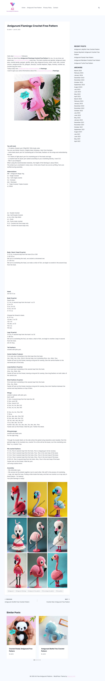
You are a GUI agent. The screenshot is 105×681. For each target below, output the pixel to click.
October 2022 (78, 110)
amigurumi (11, 591)
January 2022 (78, 120)
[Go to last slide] (9, 637)
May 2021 (77, 139)
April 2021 (77, 141)
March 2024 (78, 70)
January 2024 (78, 75)
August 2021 (78, 132)
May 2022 (77, 117)
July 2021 (77, 134)
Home (23, 7)
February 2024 (78, 73)
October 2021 (78, 127)
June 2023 (77, 92)
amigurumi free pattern (44, 71)
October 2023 (78, 82)
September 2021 (79, 129)
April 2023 (77, 96)
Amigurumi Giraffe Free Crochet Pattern (17, 601)
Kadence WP (71, 676)
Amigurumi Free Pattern (34, 7)
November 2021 (79, 124)
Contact (55, 7)
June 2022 (77, 115)
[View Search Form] (99, 7)
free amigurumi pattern (48, 591)
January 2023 (78, 103)
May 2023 (77, 94)
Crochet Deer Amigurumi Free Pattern (58, 601)
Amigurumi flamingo (21, 591)
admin (10, 29)
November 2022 (79, 108)
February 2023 (78, 101)
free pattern (59, 591)
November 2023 (79, 80)
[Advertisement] (37, 43)
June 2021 (77, 136)
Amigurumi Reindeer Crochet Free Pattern (87, 60)
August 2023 (78, 87)
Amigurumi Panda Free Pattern (83, 57)
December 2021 (79, 122)
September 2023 (79, 84)
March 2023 (78, 99)
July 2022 (77, 113)
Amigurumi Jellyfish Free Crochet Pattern (87, 49)
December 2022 (79, 106)
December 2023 (79, 77)
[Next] (65, 637)
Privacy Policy (47, 7)
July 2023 (77, 89)
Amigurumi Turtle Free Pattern (83, 63)
